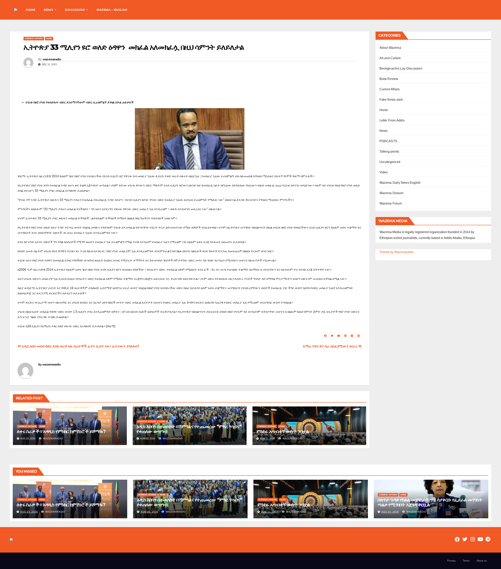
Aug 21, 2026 (269, 511)
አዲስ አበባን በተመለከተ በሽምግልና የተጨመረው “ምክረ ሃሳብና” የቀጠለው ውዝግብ (189, 429)
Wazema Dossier (391, 193)
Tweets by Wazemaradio (396, 252)
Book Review (388, 79)
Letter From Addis (392, 120)
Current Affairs (34, 38)
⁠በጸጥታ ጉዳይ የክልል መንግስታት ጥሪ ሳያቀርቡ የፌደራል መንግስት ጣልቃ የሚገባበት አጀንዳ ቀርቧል (430, 502)
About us (482, 560)
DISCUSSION (75, 10)
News (383, 130)
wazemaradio (52, 59)
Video (383, 172)
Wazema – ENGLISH (111, 10)
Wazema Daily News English (400, 182)
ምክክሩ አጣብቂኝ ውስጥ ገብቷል (282, 431)
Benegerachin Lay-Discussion (400, 68)
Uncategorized (389, 162)
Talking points (389, 151)
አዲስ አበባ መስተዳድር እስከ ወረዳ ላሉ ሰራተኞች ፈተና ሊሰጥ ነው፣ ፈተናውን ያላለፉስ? (80, 346)
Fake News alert (391, 99)
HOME (30, 10)
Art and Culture (390, 58)
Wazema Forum (390, 203)
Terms (466, 560)
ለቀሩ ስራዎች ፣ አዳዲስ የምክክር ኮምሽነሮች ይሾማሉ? (61, 431)
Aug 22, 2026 (149, 511)
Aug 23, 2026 (29, 511)
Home (49, 38)
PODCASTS (388, 141)
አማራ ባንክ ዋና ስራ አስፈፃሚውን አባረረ (330, 346)
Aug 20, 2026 (390, 511)
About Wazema (390, 47)
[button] (488, 9)
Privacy (451, 560)
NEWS (49, 10)
